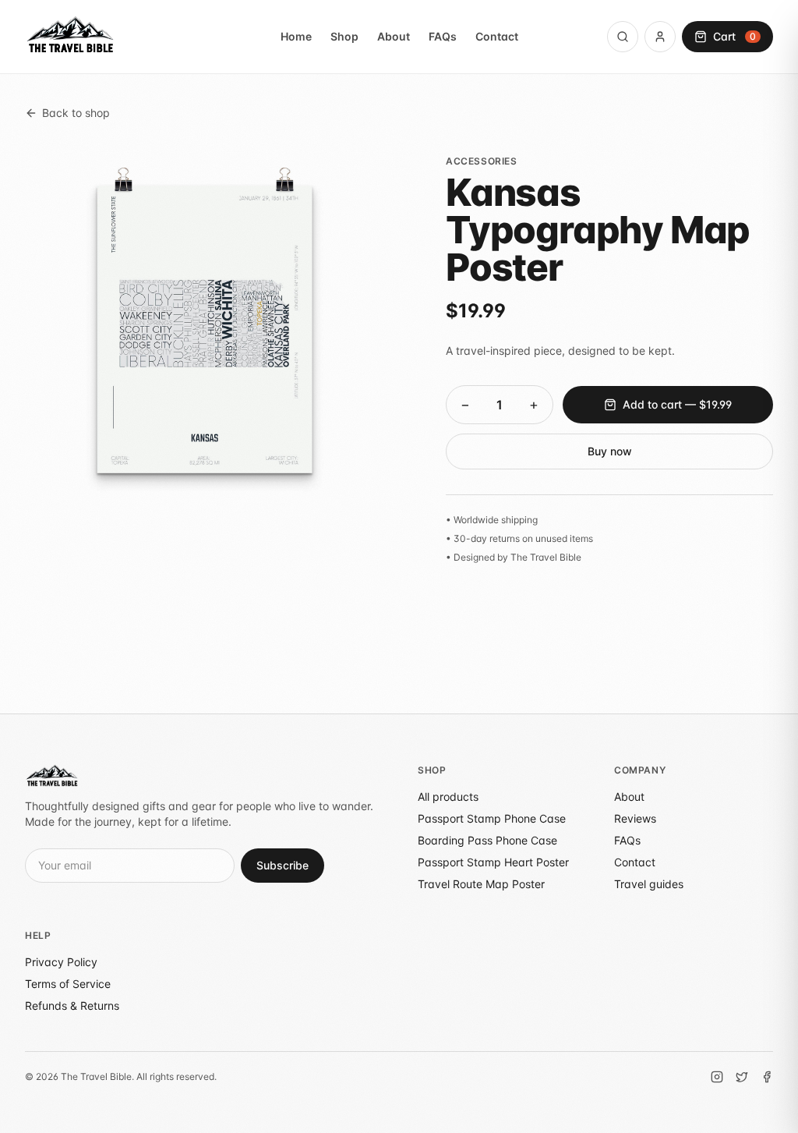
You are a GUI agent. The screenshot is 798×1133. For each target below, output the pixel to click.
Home (296, 36)
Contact (496, 36)
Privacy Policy (61, 961)
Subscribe (282, 865)
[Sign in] (660, 36)
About (393, 36)
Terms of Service (68, 983)
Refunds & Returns (72, 1005)
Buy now (610, 451)
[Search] (622, 36)
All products (448, 796)
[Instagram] (717, 1077)
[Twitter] (742, 1077)
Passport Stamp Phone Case (492, 818)
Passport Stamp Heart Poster (493, 862)
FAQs (443, 36)
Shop (344, 36)
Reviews (635, 818)
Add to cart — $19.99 (677, 404)
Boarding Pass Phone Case (487, 840)
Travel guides (648, 883)
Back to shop (76, 112)
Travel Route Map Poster (481, 883)
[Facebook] (767, 1077)
